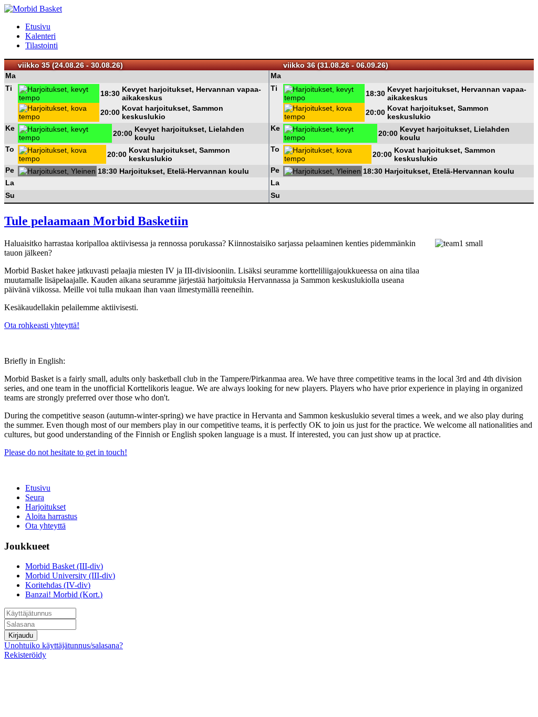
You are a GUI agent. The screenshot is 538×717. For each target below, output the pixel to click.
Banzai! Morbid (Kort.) (63, 594)
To (9, 149)
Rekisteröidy (25, 654)
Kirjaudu (20, 635)
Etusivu (37, 26)
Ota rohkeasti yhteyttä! (41, 325)
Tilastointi (41, 45)
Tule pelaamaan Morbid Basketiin (96, 221)
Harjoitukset (45, 506)
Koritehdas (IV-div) (57, 585)
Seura (34, 497)
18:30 (110, 93)
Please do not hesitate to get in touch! (65, 452)
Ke (10, 128)
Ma (10, 75)
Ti (8, 88)
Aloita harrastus (51, 516)
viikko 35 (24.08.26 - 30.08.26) (70, 65)
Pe (9, 170)
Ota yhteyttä (45, 525)
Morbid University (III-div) (70, 575)
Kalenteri (40, 35)
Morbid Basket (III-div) (64, 566)
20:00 (110, 112)
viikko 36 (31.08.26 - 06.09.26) (335, 65)
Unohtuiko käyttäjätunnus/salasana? (63, 645)
